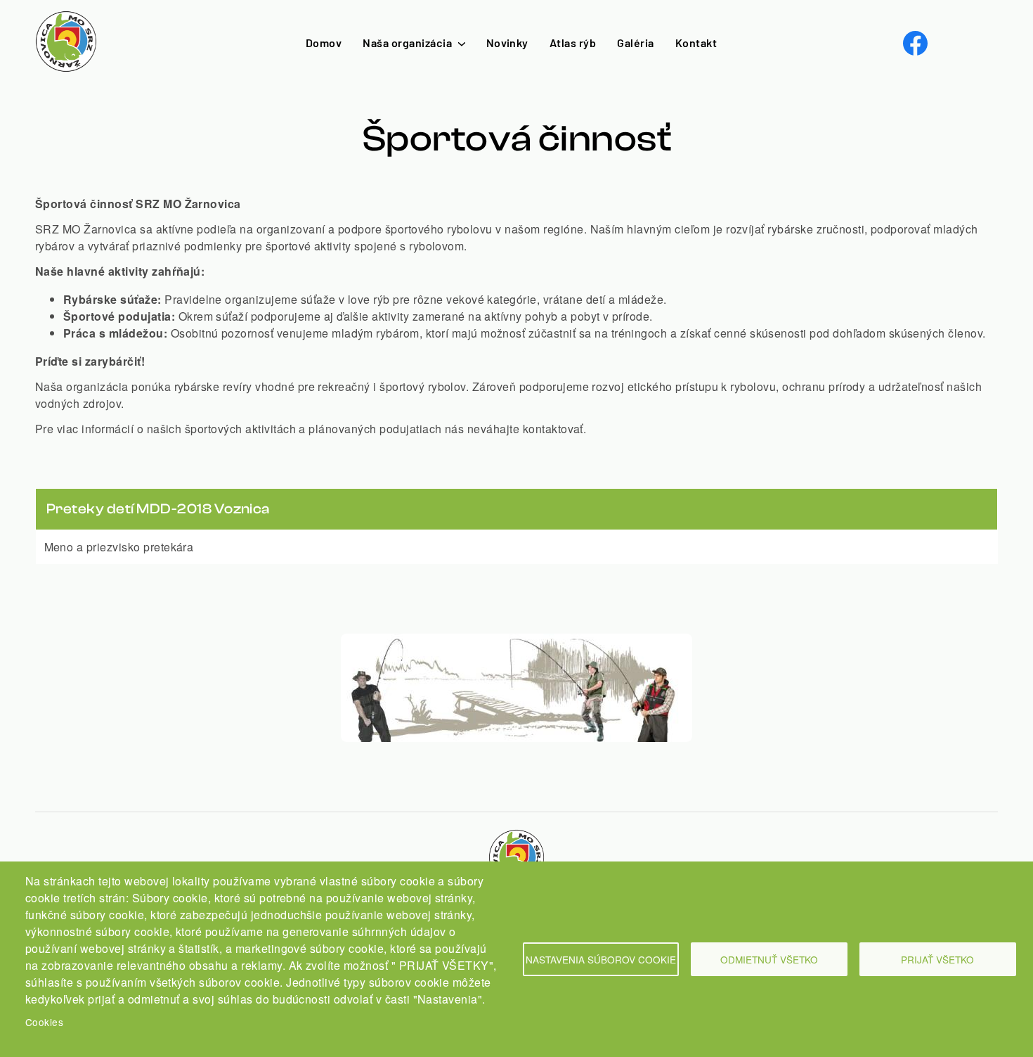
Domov (324, 42)
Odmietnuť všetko (769, 959)
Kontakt (696, 42)
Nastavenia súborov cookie (601, 959)
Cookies (44, 1022)
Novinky (507, 42)
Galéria (635, 42)
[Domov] (66, 19)
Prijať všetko (937, 959)
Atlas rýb (573, 42)
